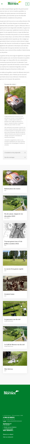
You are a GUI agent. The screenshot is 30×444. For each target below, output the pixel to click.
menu (2, 4)
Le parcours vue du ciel (12, 319)
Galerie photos (7, 321)
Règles (8, 217)
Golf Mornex (6, 424)
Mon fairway (8, 369)
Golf (5, 190)
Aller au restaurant (8, 437)
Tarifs (4, 421)
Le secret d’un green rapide (13, 269)
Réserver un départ (27, 3)
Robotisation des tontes (12, 189)
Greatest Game (9, 294)
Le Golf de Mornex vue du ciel (14, 345)
